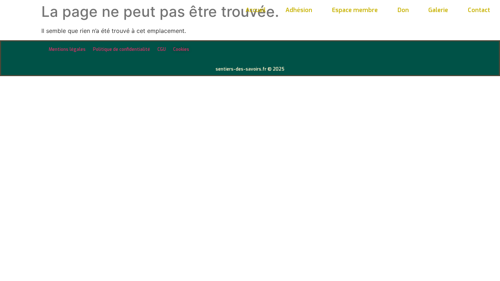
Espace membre (355, 10)
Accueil (256, 10)
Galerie (438, 10)
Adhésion (299, 10)
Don (403, 10)
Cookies (181, 49)
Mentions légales (67, 49)
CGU (161, 49)
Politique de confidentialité (121, 49)
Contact (479, 10)
